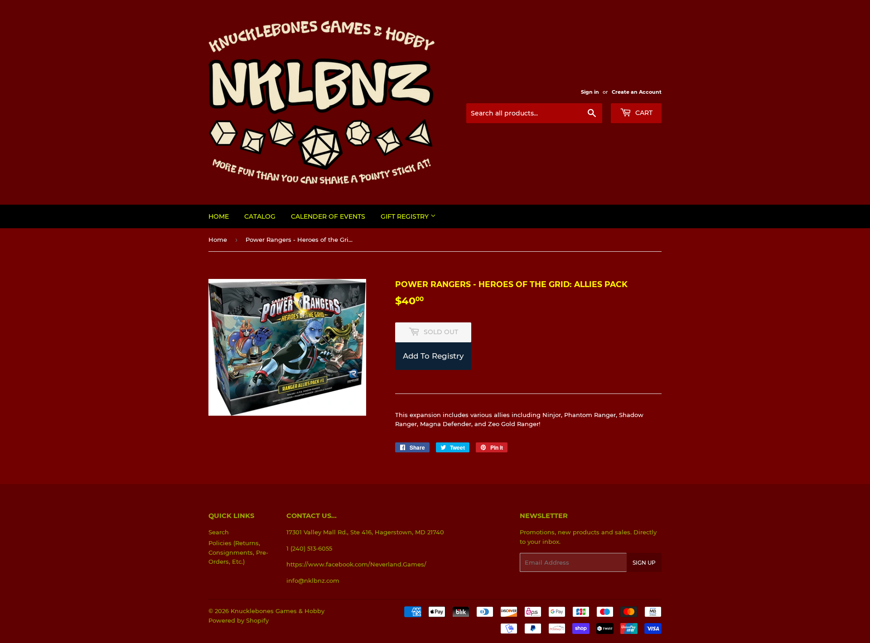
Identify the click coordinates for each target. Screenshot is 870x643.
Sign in (590, 92)
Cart (642, 113)
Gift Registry (405, 216)
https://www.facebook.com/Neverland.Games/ (356, 564)
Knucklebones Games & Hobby (277, 610)
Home (218, 216)
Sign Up (644, 562)
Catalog (260, 216)
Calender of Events (328, 216)
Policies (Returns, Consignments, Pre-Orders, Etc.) (238, 552)
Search (218, 532)
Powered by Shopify (238, 620)
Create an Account (637, 92)
